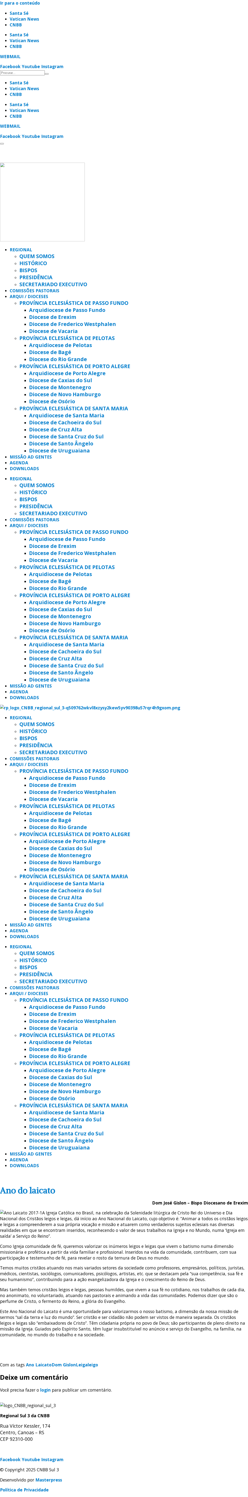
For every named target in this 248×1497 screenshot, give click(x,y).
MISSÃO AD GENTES (31, 457)
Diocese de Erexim (52, 316)
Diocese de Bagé (50, 352)
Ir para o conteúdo (20, 3)
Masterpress (48, 1480)
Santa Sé (19, 13)
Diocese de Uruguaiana (59, 450)
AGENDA (19, 463)
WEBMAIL (10, 56)
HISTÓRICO (33, 263)
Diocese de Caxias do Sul (60, 380)
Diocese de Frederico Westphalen (72, 323)
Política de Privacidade (24, 1490)
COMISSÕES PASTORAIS (34, 290)
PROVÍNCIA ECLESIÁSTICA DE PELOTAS (67, 337)
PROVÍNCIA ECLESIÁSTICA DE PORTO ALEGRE (74, 366)
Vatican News (24, 19)
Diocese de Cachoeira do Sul (65, 422)
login (45, 1390)
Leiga (82, 1365)
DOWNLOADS (24, 468)
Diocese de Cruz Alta (55, 429)
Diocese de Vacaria (53, 330)
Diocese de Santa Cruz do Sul (66, 436)
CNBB (16, 25)
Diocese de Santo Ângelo (61, 443)
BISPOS (28, 270)
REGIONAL (21, 250)
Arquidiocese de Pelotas (60, 345)
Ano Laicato (39, 1365)
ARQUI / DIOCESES (29, 296)
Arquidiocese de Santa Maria (66, 415)
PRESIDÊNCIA (36, 277)
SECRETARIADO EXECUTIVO (53, 284)
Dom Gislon (64, 1365)
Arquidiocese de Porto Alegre (67, 373)
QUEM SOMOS (36, 256)
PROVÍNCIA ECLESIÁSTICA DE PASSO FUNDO (73, 302)
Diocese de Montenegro (60, 387)
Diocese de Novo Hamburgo (65, 394)
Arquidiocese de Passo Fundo (67, 309)
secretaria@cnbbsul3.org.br (29, 1449)
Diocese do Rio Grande (58, 359)
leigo (93, 1365)
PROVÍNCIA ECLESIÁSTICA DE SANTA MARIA (73, 408)
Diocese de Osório (52, 401)
